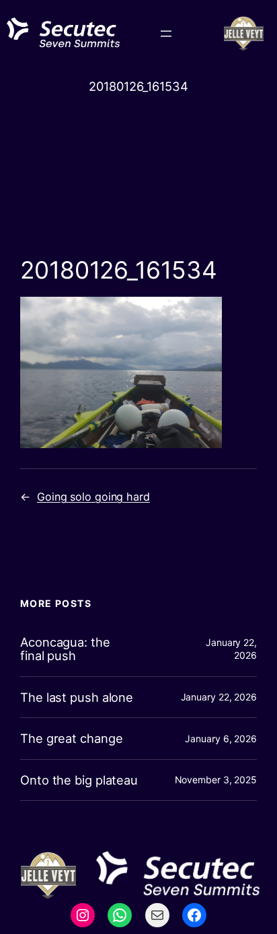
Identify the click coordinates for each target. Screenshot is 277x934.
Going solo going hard (93, 496)
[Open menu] (166, 34)
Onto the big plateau (79, 780)
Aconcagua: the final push (65, 649)
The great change (71, 738)
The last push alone (76, 697)
